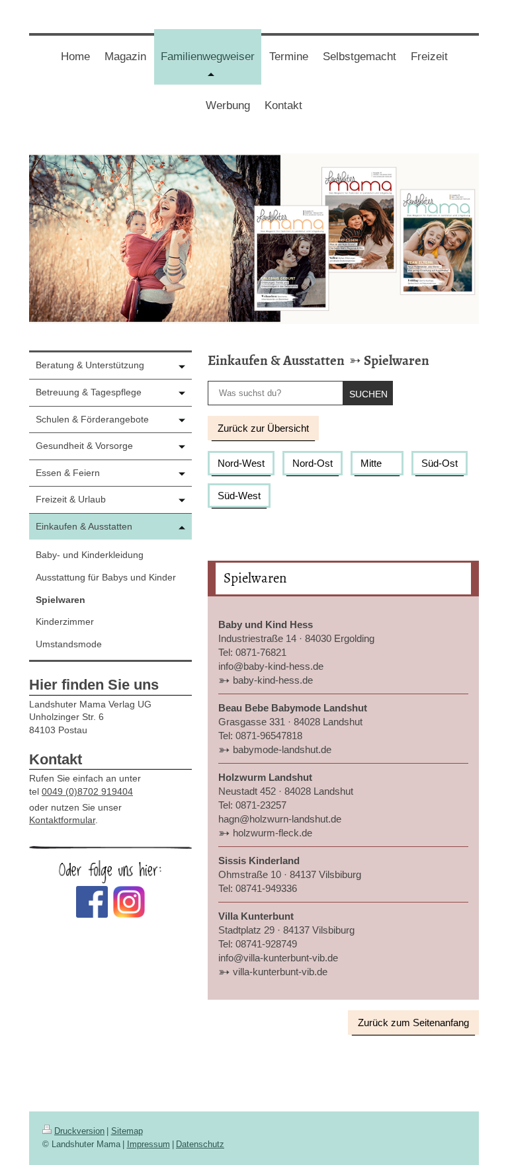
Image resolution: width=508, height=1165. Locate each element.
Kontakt (283, 105)
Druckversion (79, 1131)
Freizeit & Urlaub (71, 499)
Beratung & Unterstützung (90, 365)
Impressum (148, 1144)
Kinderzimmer (65, 621)
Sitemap (127, 1131)
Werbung (228, 105)
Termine (288, 56)
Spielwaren (396, 360)
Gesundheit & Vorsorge (84, 445)
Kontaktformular (62, 820)
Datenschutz (200, 1144)
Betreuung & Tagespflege (89, 392)
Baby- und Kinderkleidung (90, 554)
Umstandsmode (69, 644)
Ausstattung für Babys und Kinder (106, 577)
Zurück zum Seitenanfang (413, 1022)
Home (75, 56)
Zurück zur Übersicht (263, 428)
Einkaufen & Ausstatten (276, 360)
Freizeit (429, 56)
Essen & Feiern (68, 472)
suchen (368, 394)
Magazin (125, 56)
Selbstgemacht (359, 56)
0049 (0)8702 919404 (87, 791)
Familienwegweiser (211, 67)
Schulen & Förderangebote (92, 419)
